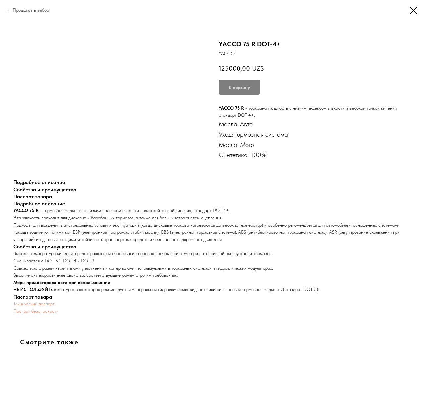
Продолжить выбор (31, 10)
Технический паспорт (34, 303)
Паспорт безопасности (36, 311)
